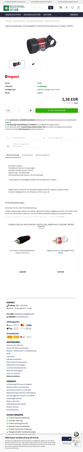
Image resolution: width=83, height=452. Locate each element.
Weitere (47, 14)
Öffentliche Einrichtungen (16, 365)
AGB (8, 359)
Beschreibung (13, 155)
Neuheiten (15, 410)
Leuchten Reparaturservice (16, 368)
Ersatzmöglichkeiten (14, 398)
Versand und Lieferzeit (15, 345)
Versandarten (13, 333)
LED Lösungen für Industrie (16, 396)
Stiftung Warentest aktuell (16, 404)
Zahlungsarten (13, 322)
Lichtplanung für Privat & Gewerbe (19, 384)
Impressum (11, 356)
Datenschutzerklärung (11, 448)
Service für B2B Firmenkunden (18, 348)
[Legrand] (12, 77)
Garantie (17, 373)
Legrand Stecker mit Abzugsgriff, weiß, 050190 (60, 252)
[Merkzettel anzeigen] (72, 7)
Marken (9, 407)
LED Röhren (31, 396)
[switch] (76, 444)
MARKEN (74, 14)
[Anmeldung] (67, 7)
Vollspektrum (31, 393)
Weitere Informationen (70, 443)
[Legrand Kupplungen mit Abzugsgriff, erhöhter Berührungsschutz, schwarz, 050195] (41, 44)
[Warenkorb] (78, 7)
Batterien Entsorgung (14, 371)
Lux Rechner (26, 390)
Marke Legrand (42, 155)
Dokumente (27, 155)
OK (70, 439)
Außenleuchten (32, 14)
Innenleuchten (13, 14)
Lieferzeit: (9, 86)
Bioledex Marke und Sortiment (18, 387)
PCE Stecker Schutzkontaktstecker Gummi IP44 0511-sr (22, 252)
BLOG (8, 354)
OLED (8, 410)
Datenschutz (22, 362)
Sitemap (15, 407)
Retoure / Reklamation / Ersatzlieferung (21, 351)
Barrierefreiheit (16, 359)
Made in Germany (13, 401)
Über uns (10, 373)
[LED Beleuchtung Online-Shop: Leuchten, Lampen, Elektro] (14, 8)
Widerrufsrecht (12, 362)
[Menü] (80, 432)
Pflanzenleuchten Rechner (16, 393)
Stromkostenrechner (14, 390)
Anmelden (60, 217)
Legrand (40, 93)
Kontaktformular (22, 317)
